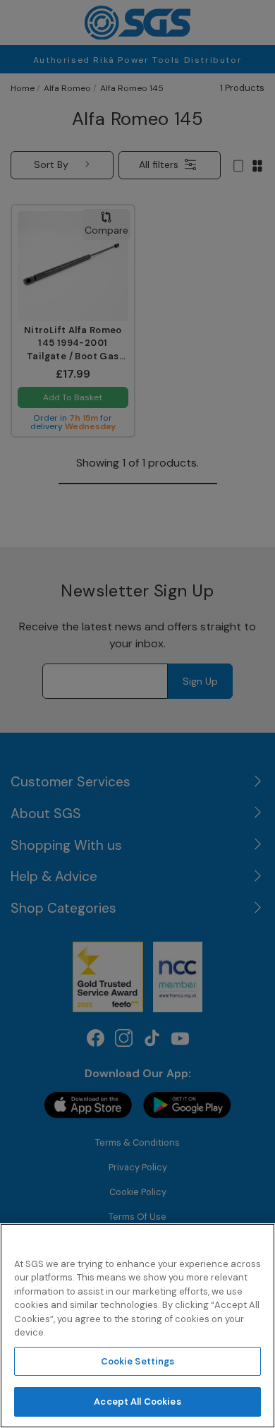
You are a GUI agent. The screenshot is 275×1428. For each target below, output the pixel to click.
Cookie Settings (138, 1361)
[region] (137, 1325)
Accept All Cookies (137, 1402)
